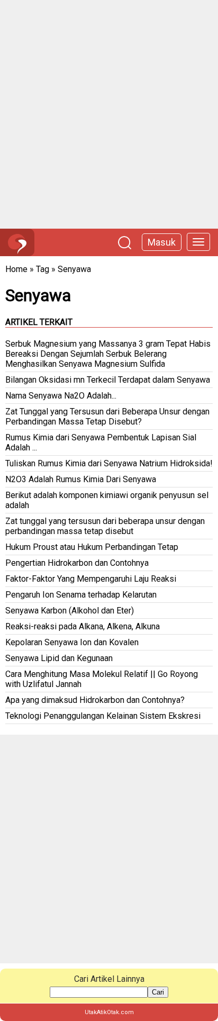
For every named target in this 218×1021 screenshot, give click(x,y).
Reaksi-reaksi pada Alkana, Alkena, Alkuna (82, 626)
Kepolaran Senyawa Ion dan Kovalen (72, 642)
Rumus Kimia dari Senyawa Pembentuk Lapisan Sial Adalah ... (100, 442)
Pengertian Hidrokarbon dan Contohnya (77, 563)
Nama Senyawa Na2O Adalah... (60, 396)
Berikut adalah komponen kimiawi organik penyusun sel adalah (106, 500)
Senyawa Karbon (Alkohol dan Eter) (69, 611)
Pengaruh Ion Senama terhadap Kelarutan (81, 595)
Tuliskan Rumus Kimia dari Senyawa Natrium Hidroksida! (109, 463)
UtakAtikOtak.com (109, 1012)
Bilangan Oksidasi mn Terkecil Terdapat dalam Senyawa (107, 380)
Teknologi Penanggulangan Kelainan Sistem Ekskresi (103, 716)
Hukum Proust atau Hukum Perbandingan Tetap (91, 547)
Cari (158, 992)
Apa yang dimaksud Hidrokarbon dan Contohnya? (95, 700)
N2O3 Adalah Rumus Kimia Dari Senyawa (80, 479)
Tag (42, 269)
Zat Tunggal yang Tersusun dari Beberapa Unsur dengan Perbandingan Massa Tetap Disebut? (107, 416)
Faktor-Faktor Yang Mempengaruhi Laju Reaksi (90, 579)
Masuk (162, 242)
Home (16, 269)
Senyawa (74, 269)
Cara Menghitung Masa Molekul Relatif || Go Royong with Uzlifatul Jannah (101, 679)
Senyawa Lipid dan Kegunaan (59, 658)
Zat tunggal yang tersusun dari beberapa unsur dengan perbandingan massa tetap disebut (105, 526)
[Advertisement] (109, 114)
